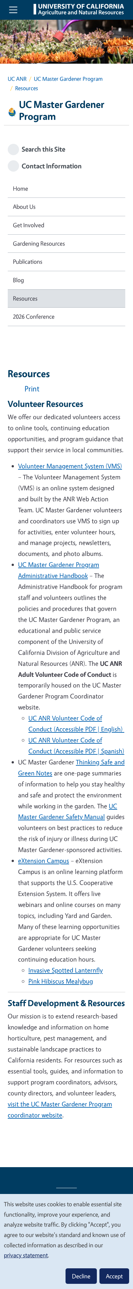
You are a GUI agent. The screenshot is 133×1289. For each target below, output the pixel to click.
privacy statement (26, 1255)
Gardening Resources (39, 243)
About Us (24, 206)
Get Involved (28, 225)
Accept (114, 1276)
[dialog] (66, 1241)
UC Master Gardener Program (68, 78)
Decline (81, 1276)
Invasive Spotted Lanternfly (65, 970)
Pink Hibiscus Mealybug (60, 981)
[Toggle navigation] (13, 9)
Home (20, 188)
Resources (25, 298)
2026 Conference (34, 316)
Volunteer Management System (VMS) (70, 466)
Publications (27, 261)
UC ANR (17, 78)
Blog (18, 280)
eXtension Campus (43, 861)
